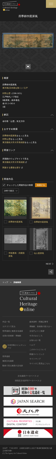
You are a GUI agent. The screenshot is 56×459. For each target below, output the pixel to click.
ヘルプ (32, 345)
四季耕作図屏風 (9, 136)
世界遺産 (6, 356)
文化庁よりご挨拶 (36, 331)
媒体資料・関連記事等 (38, 322)
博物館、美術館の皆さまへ (40, 326)
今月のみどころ (36, 336)
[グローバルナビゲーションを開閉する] (51, 4)
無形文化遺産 (8, 361)
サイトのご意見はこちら (39, 363)
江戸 (26, 88)
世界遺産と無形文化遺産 (12, 331)
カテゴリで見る (9, 326)
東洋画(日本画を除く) (12, 88)
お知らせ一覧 (35, 340)
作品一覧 (6, 322)
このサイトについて (37, 349)
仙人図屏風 (39, 253)
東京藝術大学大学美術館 (13, 142)
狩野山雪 (6, 93)
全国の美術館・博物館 (11, 336)
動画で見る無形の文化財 (12, 366)
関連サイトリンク (36, 354)
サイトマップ (35, 359)
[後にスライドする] (50, 264)
